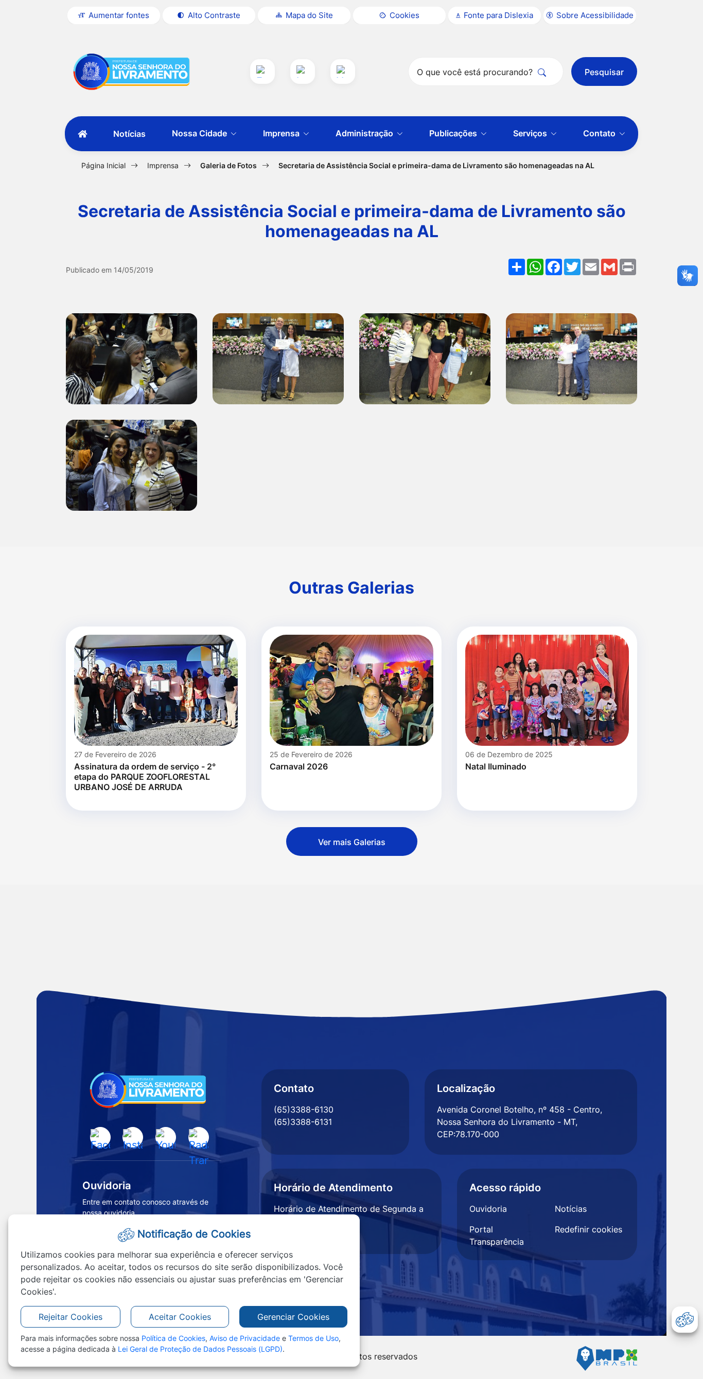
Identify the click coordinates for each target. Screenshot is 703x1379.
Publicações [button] (454, 133)
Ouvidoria (488, 1209)
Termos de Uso (313, 1338)
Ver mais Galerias (351, 842)
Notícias (129, 134)
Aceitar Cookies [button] (180, 1317)
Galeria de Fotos (228, 165)
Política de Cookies (173, 1338)
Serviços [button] (531, 133)
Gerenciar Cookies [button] (293, 1317)
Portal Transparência (496, 1235)
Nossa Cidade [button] (200, 133)
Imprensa (163, 165)
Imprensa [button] (282, 133)
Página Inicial (103, 165)
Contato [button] (600, 133)
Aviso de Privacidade (244, 1338)
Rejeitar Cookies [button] (70, 1317)
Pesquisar (604, 72)
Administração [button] (365, 133)
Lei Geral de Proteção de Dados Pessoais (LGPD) (200, 1349)
